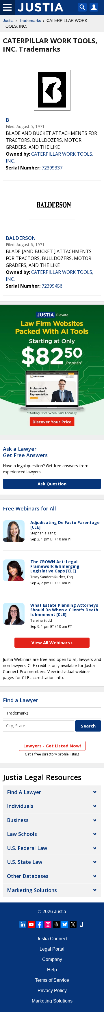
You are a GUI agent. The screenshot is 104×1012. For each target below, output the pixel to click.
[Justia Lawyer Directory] (81, 924)
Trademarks (30, 20)
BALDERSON (21, 238)
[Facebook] (39, 924)
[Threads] (56, 924)
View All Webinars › (52, 642)
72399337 (52, 168)
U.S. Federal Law (27, 848)
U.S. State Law (24, 861)
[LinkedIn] (22, 924)
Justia (8, 20)
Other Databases (28, 875)
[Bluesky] (64, 924)
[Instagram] (47, 924)
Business (18, 820)
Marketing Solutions (32, 890)
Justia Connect (52, 938)
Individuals (20, 805)
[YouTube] (31, 924)
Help (52, 969)
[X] (73, 924)
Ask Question (52, 484)
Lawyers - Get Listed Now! (52, 746)
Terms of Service (52, 980)
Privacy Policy (52, 990)
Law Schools (22, 833)
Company (52, 959)
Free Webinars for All (29, 509)
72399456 (52, 286)
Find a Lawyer (20, 700)
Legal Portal (52, 949)
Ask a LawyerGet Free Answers (25, 452)
